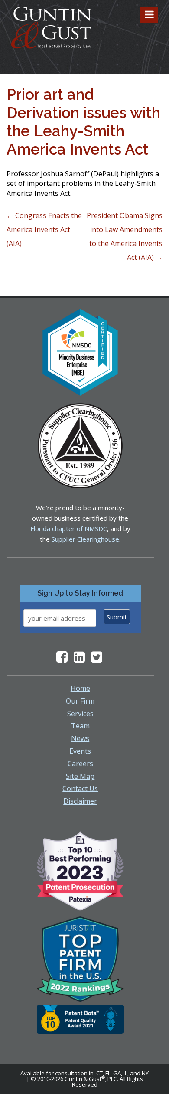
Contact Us (80, 788)
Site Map (80, 776)
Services (80, 713)
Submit (117, 617)
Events (80, 751)
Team (80, 725)
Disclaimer (80, 801)
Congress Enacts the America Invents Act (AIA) (44, 229)
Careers (80, 763)
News (80, 738)
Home (80, 688)
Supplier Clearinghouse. (86, 539)
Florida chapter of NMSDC (68, 528)
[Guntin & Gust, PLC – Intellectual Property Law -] (51, 28)
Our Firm (80, 701)
